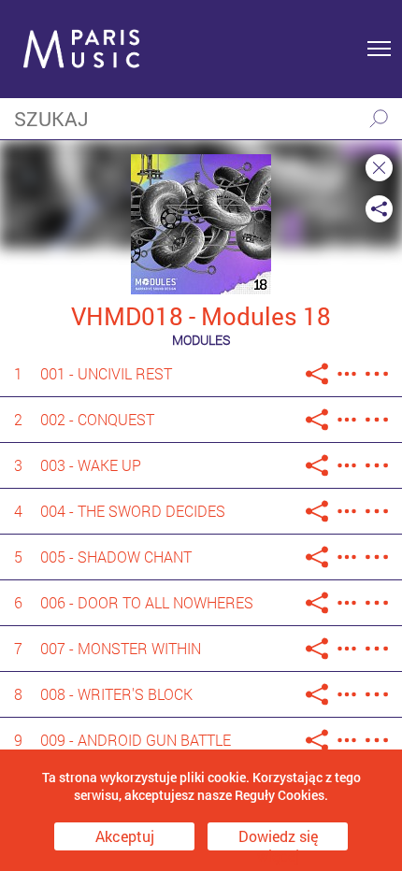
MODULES (201, 340)
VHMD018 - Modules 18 (201, 316)
